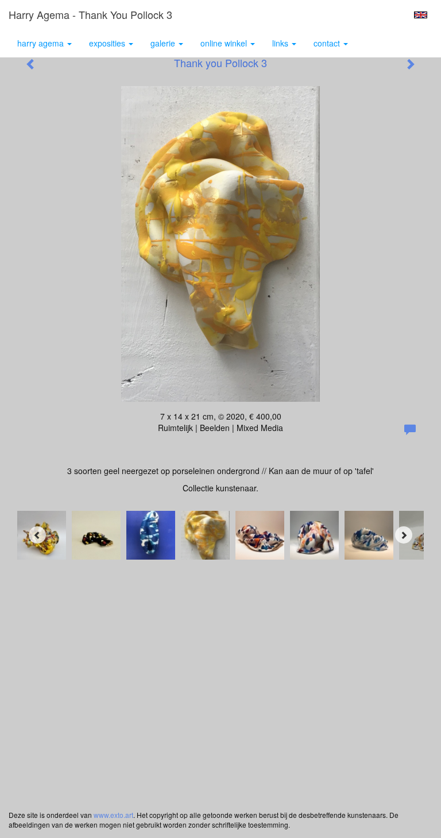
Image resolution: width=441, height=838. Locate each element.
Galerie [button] (163, 43)
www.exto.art (113, 815)
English (420, 14)
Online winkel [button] (224, 43)
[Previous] (37, 535)
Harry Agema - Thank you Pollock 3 (90, 14)
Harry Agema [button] (41, 43)
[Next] (403, 535)
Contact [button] (328, 43)
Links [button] (281, 43)
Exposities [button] (108, 43)
